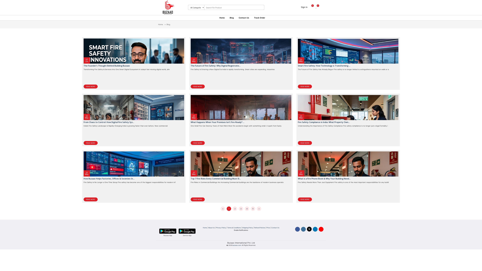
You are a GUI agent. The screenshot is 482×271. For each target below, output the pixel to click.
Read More (90, 86)
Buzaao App (168, 235)
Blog (232, 18)
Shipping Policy (247, 228)
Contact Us (244, 18)
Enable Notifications (241, 230)
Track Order (259, 18)
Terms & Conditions (234, 228)
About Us (211, 228)
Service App (187, 235)
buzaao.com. (236, 245)
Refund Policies (259, 228)
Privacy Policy (221, 228)
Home (222, 18)
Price (268, 228)
